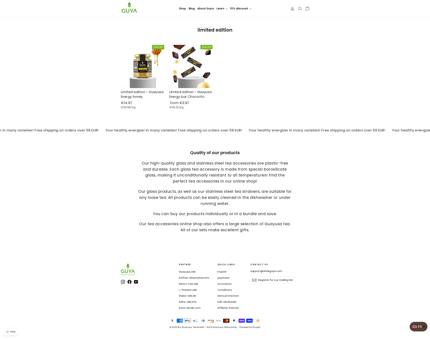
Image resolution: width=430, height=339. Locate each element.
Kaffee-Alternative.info (194, 278)
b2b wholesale (227, 302)
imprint (222, 271)
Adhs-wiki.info (188, 302)
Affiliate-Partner (228, 308)
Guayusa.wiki (187, 271)
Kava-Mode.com (190, 308)
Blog (192, 8)
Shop (182, 8)
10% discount (239, 8)
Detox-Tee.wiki (188, 284)
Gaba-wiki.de (187, 295)
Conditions (225, 290)
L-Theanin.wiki (188, 290)
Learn (221, 8)
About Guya (205, 8)
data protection (228, 295)
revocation (225, 284)
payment (224, 278)
